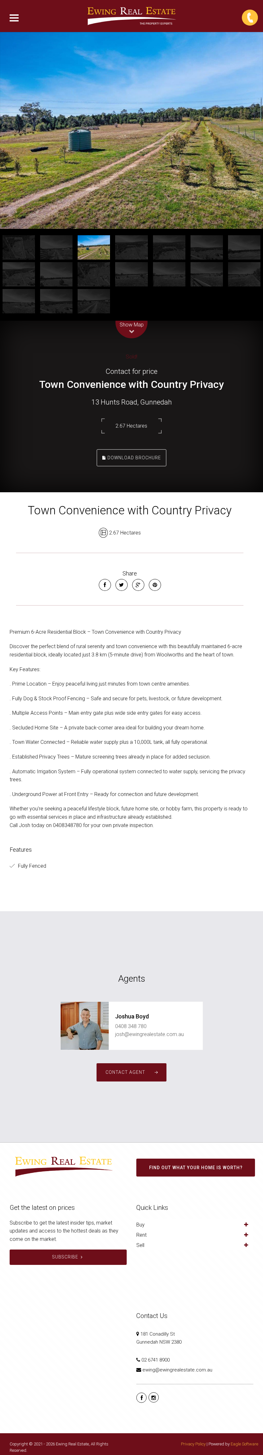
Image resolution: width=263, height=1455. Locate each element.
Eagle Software (244, 1444)
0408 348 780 (131, 1026)
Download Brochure (133, 457)
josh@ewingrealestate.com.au (149, 1034)
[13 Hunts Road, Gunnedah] (131, 130)
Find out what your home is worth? (195, 1167)
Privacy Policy (193, 1444)
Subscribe (65, 1256)
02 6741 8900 (155, 1360)
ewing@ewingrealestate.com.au (177, 1370)
